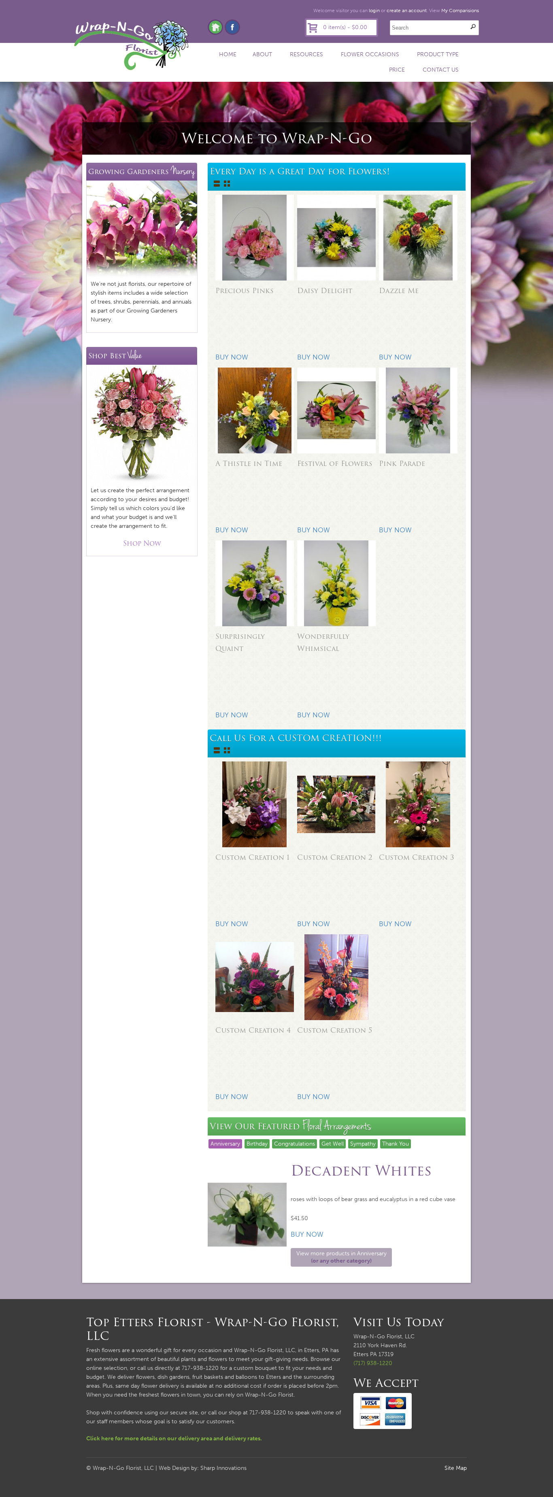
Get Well (332, 1143)
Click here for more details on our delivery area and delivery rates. (174, 1438)
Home (227, 54)
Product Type (438, 54)
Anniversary (225, 1143)
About (262, 54)
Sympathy (363, 1143)
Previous (199, 1214)
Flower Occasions (370, 54)
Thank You (395, 1143)
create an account (407, 10)
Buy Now (307, 1234)
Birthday (257, 1143)
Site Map (456, 1468)
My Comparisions (460, 10)
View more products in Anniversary (341, 1257)
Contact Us (441, 69)
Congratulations (294, 1143)
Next (475, 1214)
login (374, 10)
